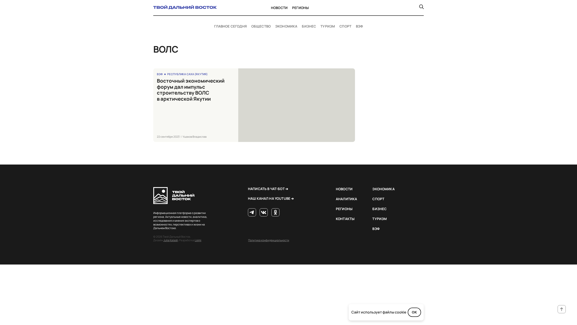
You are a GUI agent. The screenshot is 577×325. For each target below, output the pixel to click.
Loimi (198, 240)
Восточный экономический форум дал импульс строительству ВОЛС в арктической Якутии (190, 90)
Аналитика (346, 199)
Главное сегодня (230, 26)
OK (414, 312)
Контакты (345, 218)
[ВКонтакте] (264, 212)
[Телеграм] (252, 212)
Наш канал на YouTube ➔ (271, 198)
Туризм (328, 26)
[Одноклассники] (275, 212)
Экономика (286, 26)
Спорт (345, 26)
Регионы (300, 7)
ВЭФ (359, 26)
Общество (261, 26)
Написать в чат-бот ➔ (268, 188)
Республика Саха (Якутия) (187, 74)
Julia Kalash (170, 240)
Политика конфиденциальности (268, 240)
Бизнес (309, 26)
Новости (279, 7)
